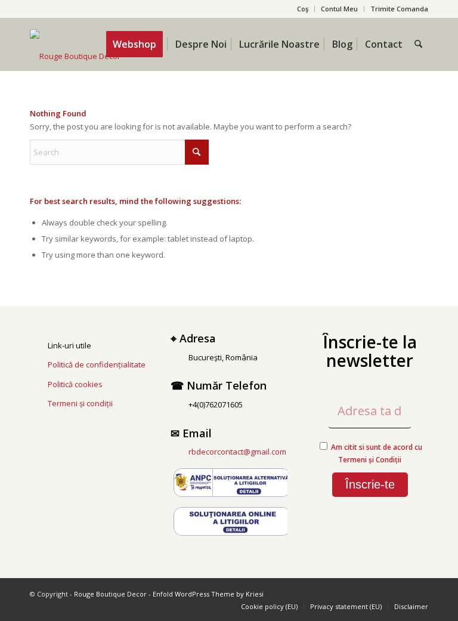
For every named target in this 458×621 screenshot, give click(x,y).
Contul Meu (339, 8)
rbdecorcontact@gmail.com (237, 451)
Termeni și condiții (80, 403)
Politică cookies (75, 384)
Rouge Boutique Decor (110, 593)
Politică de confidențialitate (97, 364)
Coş (302, 8)
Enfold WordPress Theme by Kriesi (208, 593)
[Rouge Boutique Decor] (75, 56)
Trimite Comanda (399, 8)
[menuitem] (303, 9)
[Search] (418, 44)
